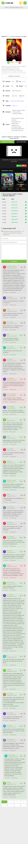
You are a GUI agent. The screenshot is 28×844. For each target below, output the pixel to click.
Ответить (6, 292)
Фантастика (13, 101)
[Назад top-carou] (23, 171)
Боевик (18, 101)
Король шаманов (7, 184)
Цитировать (13, 292)
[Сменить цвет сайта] (21, 3)
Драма (22, 101)
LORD (9, 3)
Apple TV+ (15, 105)
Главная (7, 7)
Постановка (20, 184)
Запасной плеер (21, 142)
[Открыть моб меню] (25, 2)
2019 (24, 81)
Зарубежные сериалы (14, 7)
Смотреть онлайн (7, 142)
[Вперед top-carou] (25, 171)
